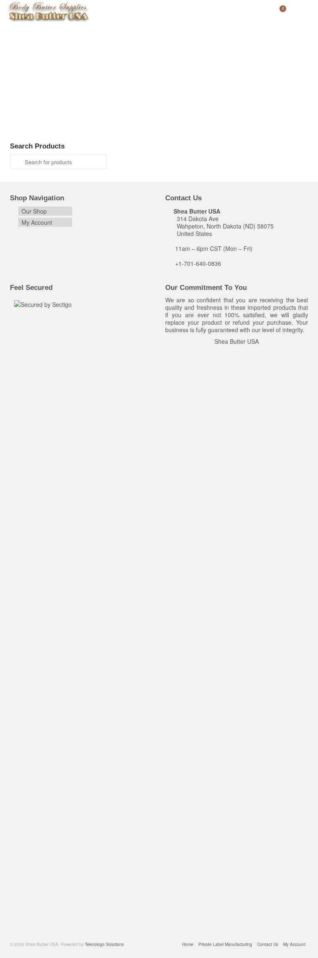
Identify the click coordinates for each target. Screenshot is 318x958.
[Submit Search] (16, 162)
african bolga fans (82, 130)
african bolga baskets (42, 130)
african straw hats (119, 130)
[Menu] (299, 12)
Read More (73, 109)
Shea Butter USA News (124, 72)
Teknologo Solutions (50, 72)
